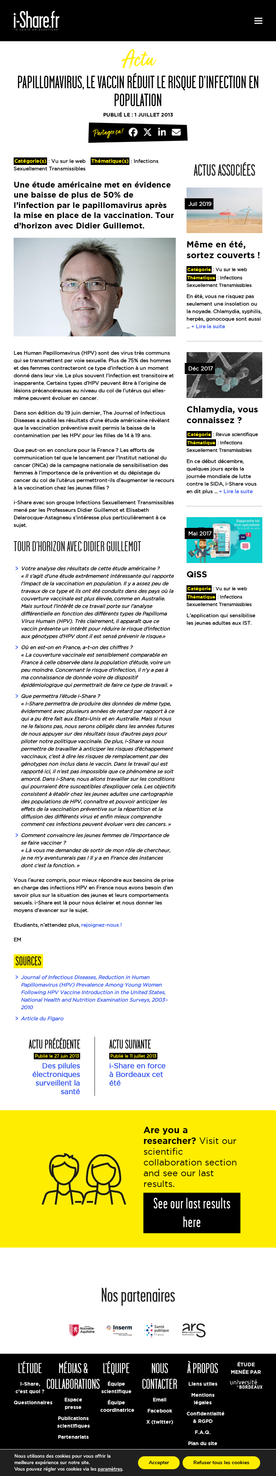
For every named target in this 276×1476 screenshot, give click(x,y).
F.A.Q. (203, 1432)
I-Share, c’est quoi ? (30, 1387)
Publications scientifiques (73, 1422)
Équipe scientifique (116, 1387)
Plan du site (202, 1443)
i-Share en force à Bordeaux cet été (137, 1074)
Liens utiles (202, 1384)
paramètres (110, 1469)
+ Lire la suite (208, 326)
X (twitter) (159, 1422)
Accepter (159, 1462)
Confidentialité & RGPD (203, 1417)
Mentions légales (203, 1398)
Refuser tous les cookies (221, 1462)
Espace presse (73, 1403)
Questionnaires (30, 1402)
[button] (258, 21)
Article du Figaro (42, 1018)
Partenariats (73, 1437)
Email (159, 1399)
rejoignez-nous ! (101, 925)
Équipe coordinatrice (116, 1406)
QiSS (197, 574)
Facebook (159, 1411)
